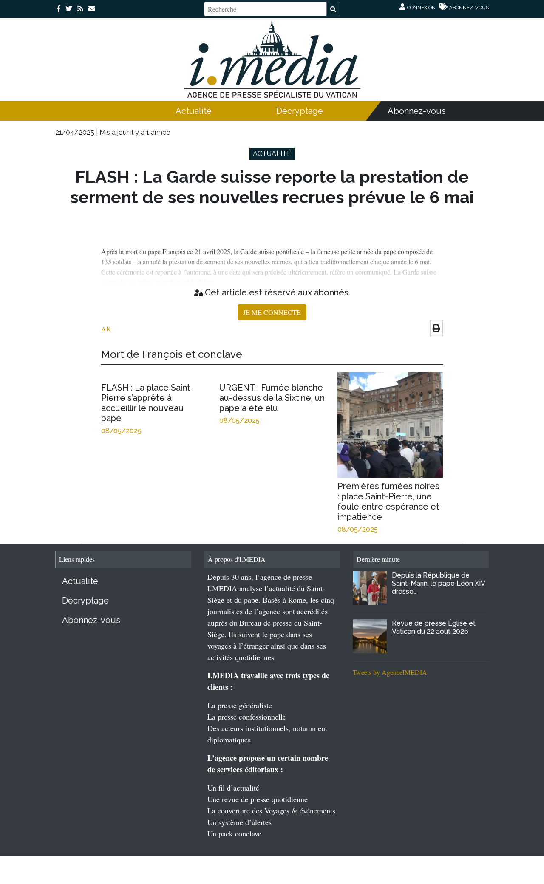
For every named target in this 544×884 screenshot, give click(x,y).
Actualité (194, 111)
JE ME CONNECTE (272, 312)
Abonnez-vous (417, 111)
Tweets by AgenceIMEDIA (390, 672)
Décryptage (299, 111)
